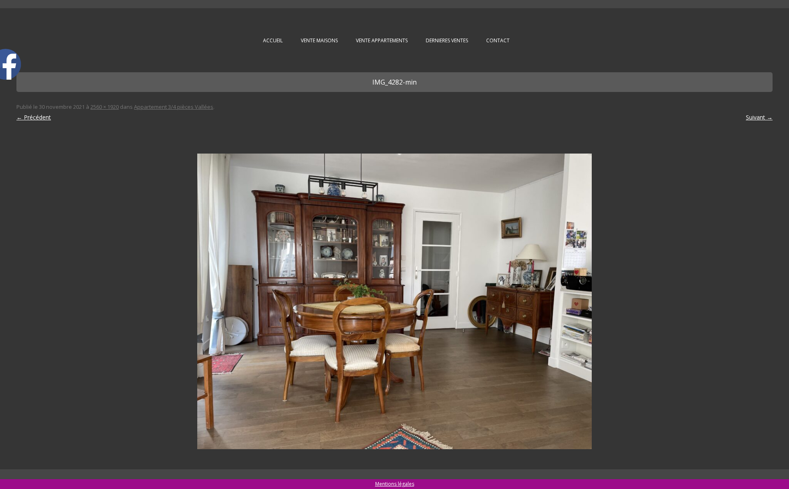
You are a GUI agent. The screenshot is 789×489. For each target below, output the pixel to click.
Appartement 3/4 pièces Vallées (173, 106)
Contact (498, 40)
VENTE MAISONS (319, 40)
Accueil (273, 40)
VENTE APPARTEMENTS (382, 40)
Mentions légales (394, 483)
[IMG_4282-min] (394, 301)
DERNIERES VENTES (447, 40)
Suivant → (759, 117)
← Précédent (33, 117)
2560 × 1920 (104, 106)
